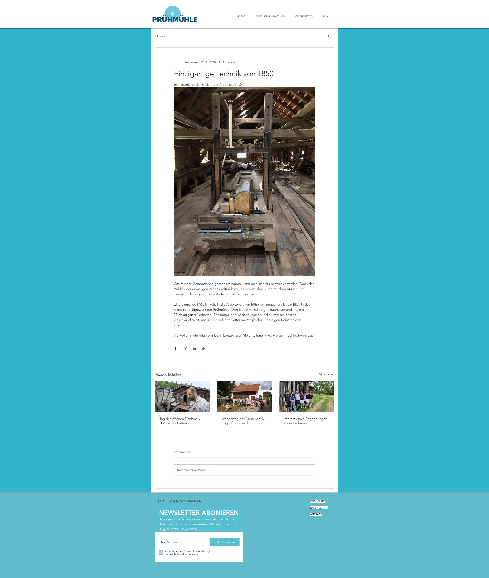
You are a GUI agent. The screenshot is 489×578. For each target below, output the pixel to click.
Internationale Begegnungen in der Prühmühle (305, 421)
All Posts (160, 36)
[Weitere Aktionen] (313, 62)
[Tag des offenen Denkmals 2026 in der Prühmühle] (182, 396)
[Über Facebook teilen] (175, 348)
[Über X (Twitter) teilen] (185, 348)
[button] (329, 36)
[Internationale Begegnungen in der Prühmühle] (306, 396)
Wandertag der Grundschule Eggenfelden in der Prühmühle (243, 421)
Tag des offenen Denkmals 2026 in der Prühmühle (179, 421)
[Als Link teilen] (204, 348)
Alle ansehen (326, 374)
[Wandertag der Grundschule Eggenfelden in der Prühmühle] (244, 396)
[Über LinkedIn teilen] (194, 348)
